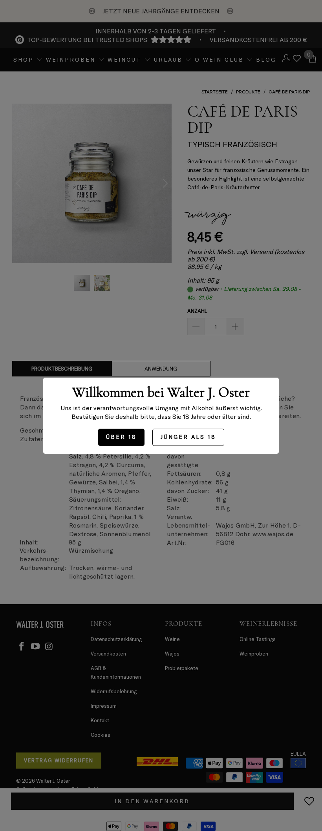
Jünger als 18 (188, 436)
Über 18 (121, 436)
